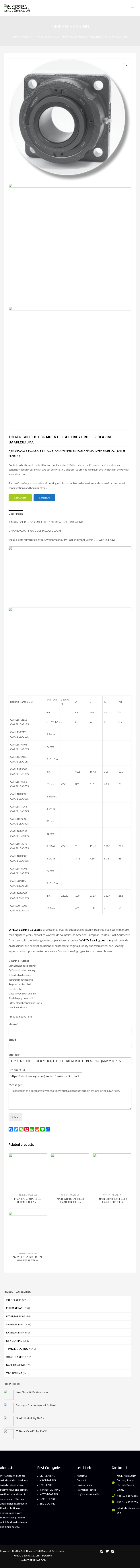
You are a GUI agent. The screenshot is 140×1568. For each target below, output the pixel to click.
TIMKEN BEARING (17, 1348)
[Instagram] (112, 1551)
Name (13, 1024)
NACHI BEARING (15, 1365)
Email (13, 1039)
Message (16, 1084)
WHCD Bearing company (96, 940)
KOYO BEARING (15, 1357)
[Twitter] (107, 1551)
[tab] (16, 513)
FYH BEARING (14, 1308)
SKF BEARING (14, 1324)
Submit (15, 1117)
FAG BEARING (14, 1332)
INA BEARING (14, 1300)
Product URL (17, 1069)
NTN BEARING (14, 1316)
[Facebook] (102, 1551)
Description (16, 513)
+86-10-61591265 (127, 1495)
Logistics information (88, 1494)
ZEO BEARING (14, 1373)
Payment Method (86, 1489)
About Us (82, 1475)
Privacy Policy (84, 1484)
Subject (15, 1054)
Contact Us (83, 1480)
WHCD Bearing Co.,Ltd (24, 929)
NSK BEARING (14, 1340)
